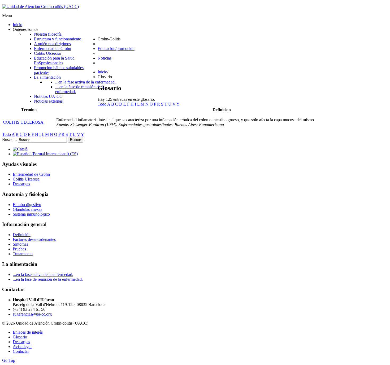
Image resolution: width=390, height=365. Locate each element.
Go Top (8, 360)
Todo (102, 104)
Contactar (21, 351)
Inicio (102, 72)
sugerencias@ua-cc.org (32, 314)
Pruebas (19, 249)
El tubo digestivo (27, 204)
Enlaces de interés (28, 332)
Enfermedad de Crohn (31, 174)
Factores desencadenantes (34, 239)
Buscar (75, 140)
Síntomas (20, 244)
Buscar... (9, 139)
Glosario (20, 337)
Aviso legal (22, 346)
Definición (22, 234)
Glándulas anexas (27, 209)
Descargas (21, 184)
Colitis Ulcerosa (26, 179)
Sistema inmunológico (31, 214)
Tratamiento (23, 253)
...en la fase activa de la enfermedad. (43, 274)
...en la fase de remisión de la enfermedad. (48, 279)
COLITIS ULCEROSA (23, 122)
